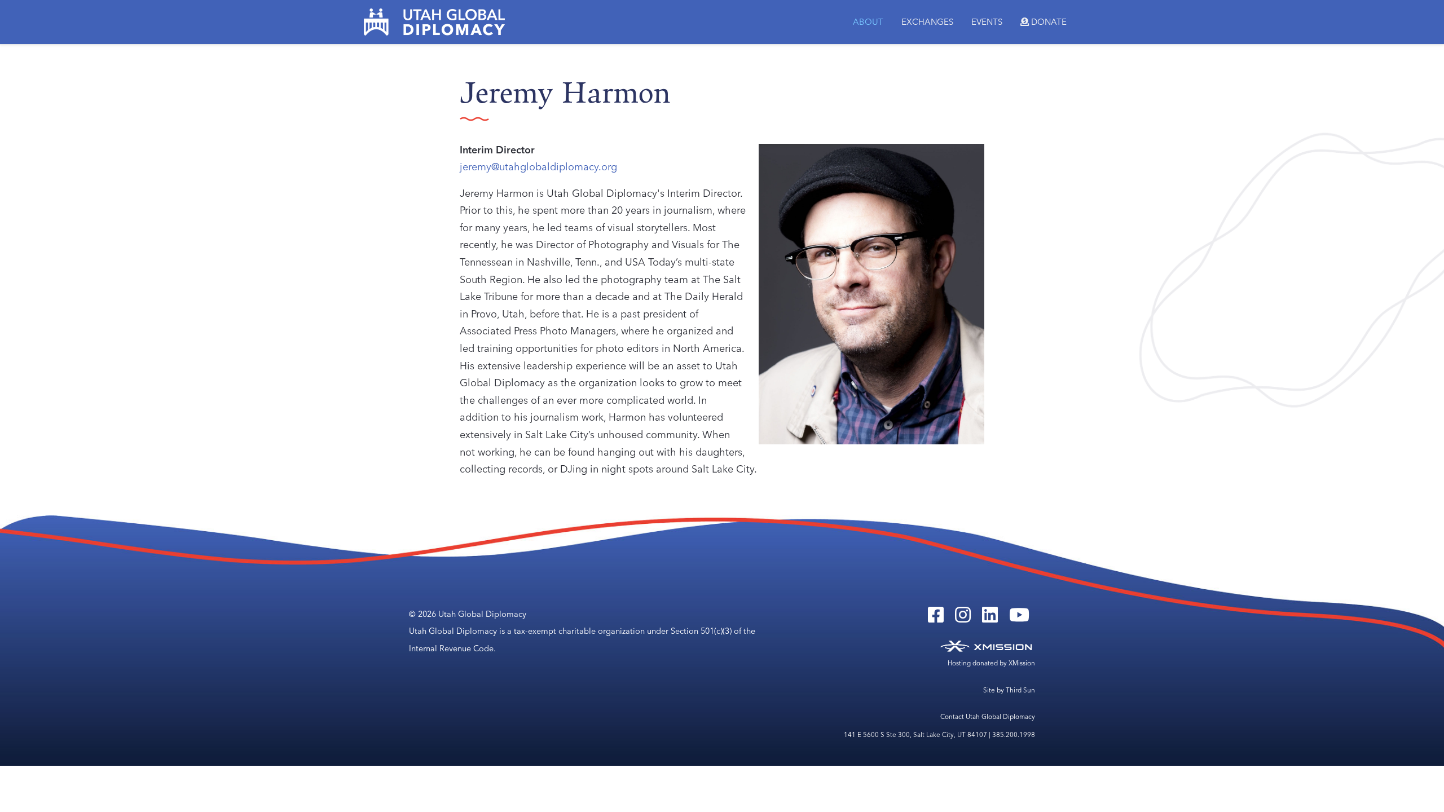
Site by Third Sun (1009, 690)
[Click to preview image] (871, 292)
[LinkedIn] (990, 619)
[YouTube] (1019, 619)
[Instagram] (963, 619)
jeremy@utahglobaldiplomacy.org (538, 166)
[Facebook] (936, 619)
